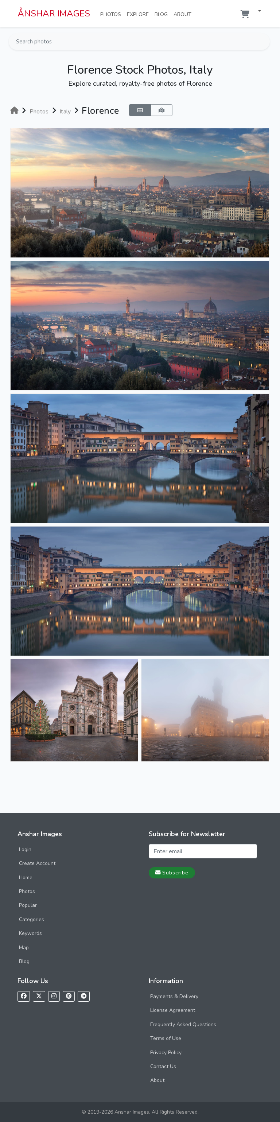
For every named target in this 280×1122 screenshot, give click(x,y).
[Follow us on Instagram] (54, 996)
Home (25, 877)
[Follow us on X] (39, 996)
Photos (112, 14)
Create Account (37, 863)
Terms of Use (165, 1038)
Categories (31, 919)
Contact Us (163, 1066)
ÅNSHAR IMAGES (54, 13)
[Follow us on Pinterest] (69, 996)
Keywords (30, 933)
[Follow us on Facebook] (24, 996)
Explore (139, 14)
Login (25, 849)
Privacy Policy (166, 1052)
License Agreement (172, 1010)
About (184, 14)
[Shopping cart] (245, 14)
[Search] (263, 41)
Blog (163, 14)
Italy (65, 112)
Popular (28, 905)
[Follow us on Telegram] (84, 996)
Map (24, 947)
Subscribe (175, 872)
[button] (256, 11)
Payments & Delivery (174, 996)
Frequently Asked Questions (183, 1024)
